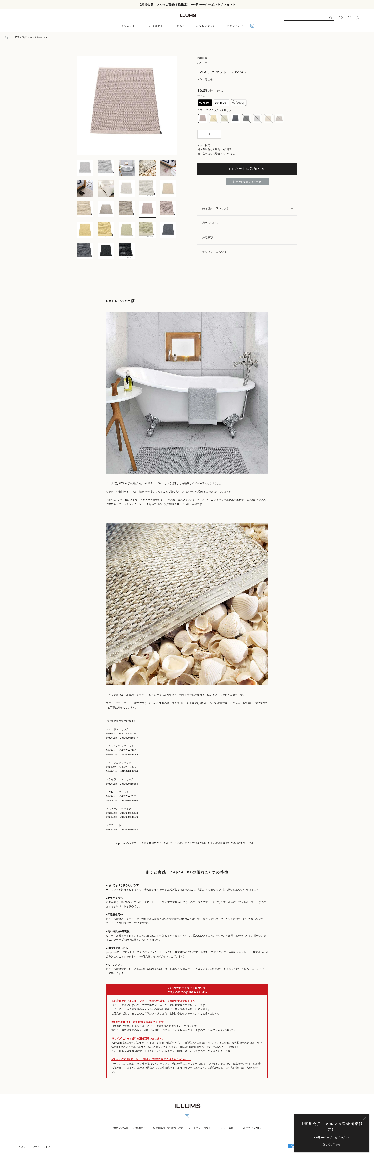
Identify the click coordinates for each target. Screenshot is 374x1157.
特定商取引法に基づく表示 (168, 1127)
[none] (205, 102)
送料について (210, 222)
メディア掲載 (225, 1127)
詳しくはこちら (331, 1144)
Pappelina (202, 58)
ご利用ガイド (140, 1127)
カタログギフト (159, 26)
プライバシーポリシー (200, 1127)
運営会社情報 (121, 1127)
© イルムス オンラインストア (33, 1147)
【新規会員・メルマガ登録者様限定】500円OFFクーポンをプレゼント (187, 4)
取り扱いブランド (207, 26)
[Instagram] (252, 26)
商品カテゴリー (131, 26)
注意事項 (207, 237)
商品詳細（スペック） (215, 208)
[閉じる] (364, 1119)
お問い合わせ (235, 26)
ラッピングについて (214, 251)
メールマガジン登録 (249, 1127)
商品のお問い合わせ (247, 181)
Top (6, 37)
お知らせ (182, 26)
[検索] (330, 18)
